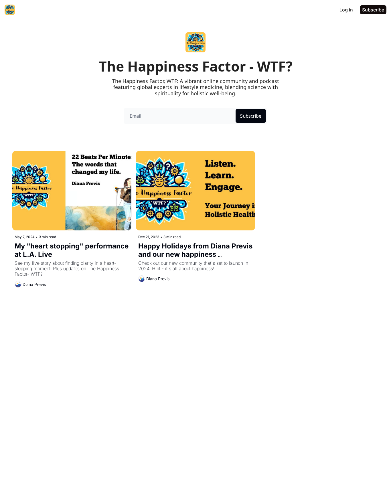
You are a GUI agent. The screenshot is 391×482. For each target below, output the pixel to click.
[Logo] (10, 10)
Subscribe (250, 116)
